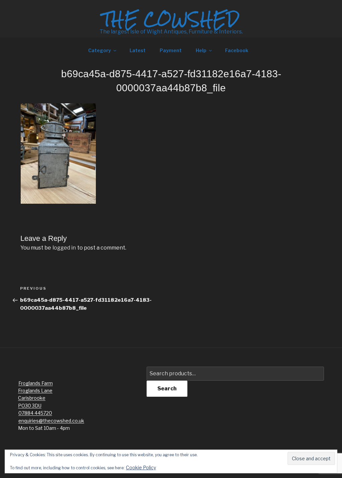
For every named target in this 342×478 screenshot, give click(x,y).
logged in (64, 248)
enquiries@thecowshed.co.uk (51, 420)
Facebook (236, 50)
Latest (138, 50)
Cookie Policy (141, 467)
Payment (171, 50)
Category (99, 50)
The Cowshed (171, 19)
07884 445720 (35, 413)
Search (167, 388)
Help (201, 50)
